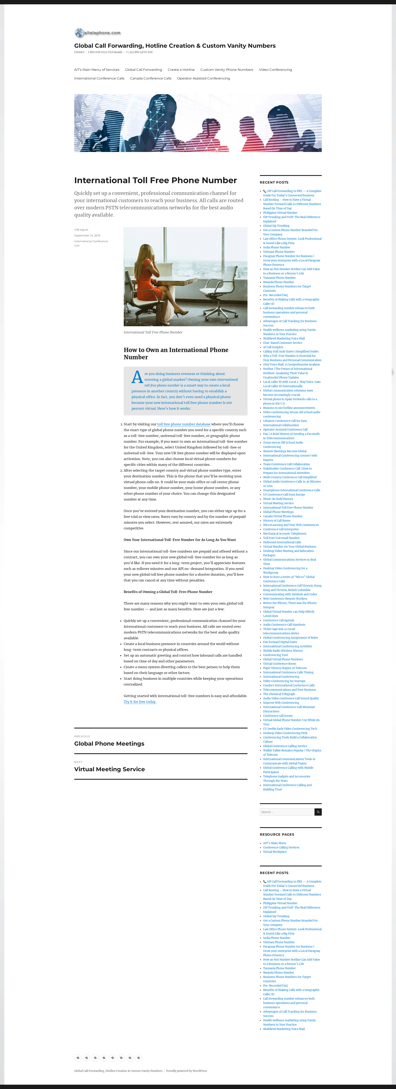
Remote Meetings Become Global (284, 451)
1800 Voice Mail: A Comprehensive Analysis (291, 364)
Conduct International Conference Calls (289, 685)
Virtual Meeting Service (278, 503)
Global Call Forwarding (143, 70)
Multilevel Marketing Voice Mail (284, 338)
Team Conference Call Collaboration (286, 464)
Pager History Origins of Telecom (285, 668)
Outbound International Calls (282, 542)
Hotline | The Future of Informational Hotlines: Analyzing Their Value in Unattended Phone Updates (287, 373)
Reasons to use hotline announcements (289, 408)
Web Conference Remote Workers (285, 598)
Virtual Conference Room (279, 664)
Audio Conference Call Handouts (284, 624)
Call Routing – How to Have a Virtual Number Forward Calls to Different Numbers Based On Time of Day (292, 204)
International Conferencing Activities (287, 646)
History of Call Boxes (276, 520)
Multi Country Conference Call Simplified (290, 477)
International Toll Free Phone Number (288, 507)
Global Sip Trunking (276, 226)
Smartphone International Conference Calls (291, 490)
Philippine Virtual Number (280, 213)
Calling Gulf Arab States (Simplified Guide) (291, 351)
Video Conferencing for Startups (284, 681)
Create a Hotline (181, 70)
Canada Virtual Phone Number (283, 516)
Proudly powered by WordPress (186, 1071)
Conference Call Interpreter (281, 529)
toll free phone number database (184, 424)
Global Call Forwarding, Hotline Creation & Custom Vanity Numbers (175, 45)
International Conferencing (281, 677)
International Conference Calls (99, 78)
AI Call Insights (273, 347)
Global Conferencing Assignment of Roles (290, 637)
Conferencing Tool (275, 655)
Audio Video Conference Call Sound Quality (291, 698)
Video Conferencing (275, 70)
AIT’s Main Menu (274, 843)
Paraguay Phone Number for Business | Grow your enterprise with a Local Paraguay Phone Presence (291, 260)
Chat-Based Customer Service (282, 343)
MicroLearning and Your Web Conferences (291, 525)
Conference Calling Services (281, 847)
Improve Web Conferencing (281, 703)
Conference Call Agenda (278, 620)
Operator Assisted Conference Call (285, 429)
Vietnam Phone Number (279, 252)
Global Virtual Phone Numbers (283, 659)
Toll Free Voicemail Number (281, 538)
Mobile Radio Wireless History (283, 650)
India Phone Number (276, 247)
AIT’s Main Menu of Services (96, 70)
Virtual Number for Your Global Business (289, 546)
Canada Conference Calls (150, 78)
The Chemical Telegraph (279, 694)
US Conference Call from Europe (284, 494)
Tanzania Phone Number (279, 278)
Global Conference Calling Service (285, 746)
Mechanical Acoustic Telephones (284, 533)
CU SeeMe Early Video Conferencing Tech (290, 729)
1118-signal (81, 229)
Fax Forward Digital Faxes (280, 642)
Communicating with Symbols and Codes (290, 594)
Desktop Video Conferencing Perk (285, 733)
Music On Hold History (278, 499)
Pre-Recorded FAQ (275, 295)
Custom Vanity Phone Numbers (226, 70)
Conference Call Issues (278, 716)
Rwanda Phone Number (278, 282)
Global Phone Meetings (278, 512)
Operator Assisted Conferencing (203, 78)
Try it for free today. (140, 702)
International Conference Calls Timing (288, 672)
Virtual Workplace (275, 852)
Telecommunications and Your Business (289, 690)
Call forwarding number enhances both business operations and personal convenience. (289, 312)
